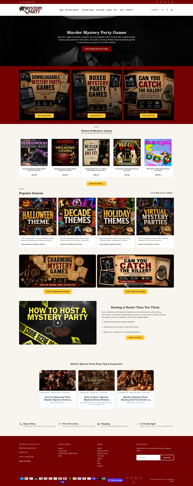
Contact (129, 10)
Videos (109, 10)
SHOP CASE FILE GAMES (135, 292)
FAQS (60, 456)
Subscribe (166, 457)
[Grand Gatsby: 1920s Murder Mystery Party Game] (127, 152)
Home (61, 10)
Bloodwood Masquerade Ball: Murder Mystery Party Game (34, 169)
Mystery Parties (71, 10)
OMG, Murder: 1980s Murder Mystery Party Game (158, 169)
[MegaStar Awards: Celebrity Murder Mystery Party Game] (65, 152)
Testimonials (62, 451)
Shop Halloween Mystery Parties (33, 244)
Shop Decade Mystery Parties (71, 244)
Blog (122, 10)
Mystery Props (88, 10)
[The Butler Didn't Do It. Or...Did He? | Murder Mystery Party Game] (96, 152)
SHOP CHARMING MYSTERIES (57, 292)
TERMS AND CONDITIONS (67, 453)
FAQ (115, 10)
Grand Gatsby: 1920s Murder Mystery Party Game (127, 169)
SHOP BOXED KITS (96, 115)
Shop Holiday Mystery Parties (110, 244)
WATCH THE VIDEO (135, 337)
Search (60, 448)
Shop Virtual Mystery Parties (148, 244)
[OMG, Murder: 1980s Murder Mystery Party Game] (158, 152)
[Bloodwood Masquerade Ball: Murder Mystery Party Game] (34, 152)
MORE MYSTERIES (95, 184)
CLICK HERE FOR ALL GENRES (161, 193)
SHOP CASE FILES (149, 115)
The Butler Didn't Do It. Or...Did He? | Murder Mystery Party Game (96, 169)
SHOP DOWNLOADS (44, 115)
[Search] (163, 10)
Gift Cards (100, 10)
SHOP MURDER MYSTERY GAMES (96, 49)
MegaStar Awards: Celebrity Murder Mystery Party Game (65, 169)
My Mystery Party (161, 479)
